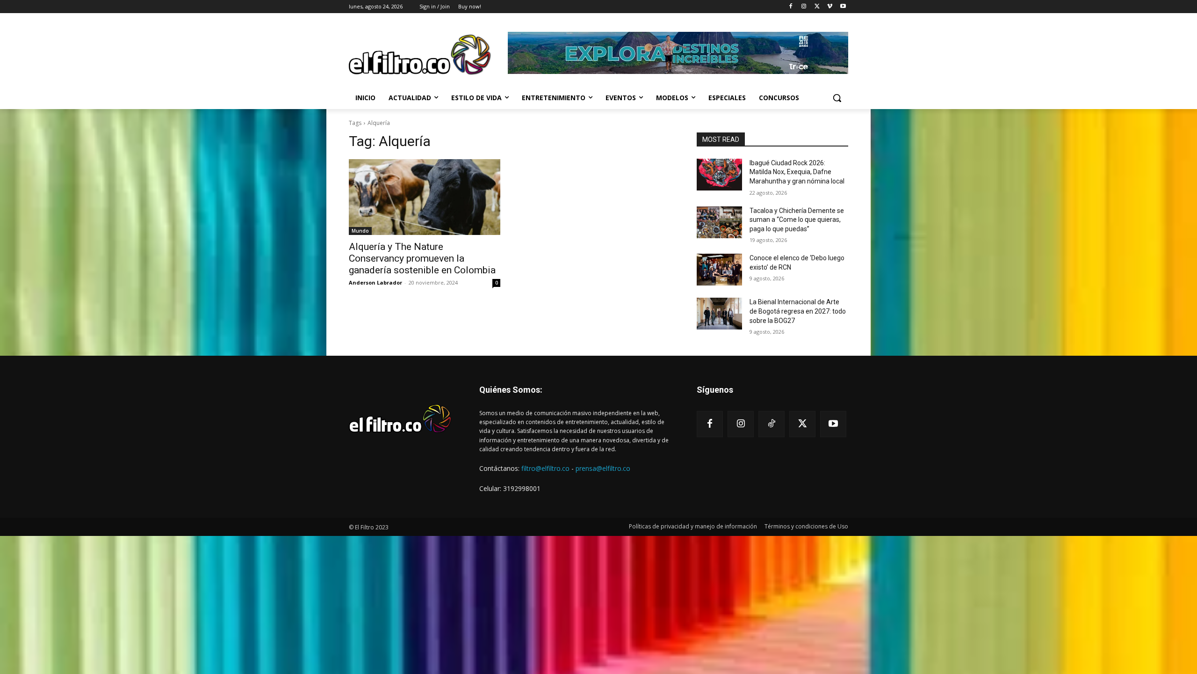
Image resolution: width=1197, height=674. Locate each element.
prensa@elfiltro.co (603, 468)
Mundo (360, 230)
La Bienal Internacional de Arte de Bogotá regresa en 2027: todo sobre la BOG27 (798, 311)
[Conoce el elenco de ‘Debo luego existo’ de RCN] (719, 270)
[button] (837, 98)
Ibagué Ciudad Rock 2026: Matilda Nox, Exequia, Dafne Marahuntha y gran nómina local (797, 172)
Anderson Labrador (375, 282)
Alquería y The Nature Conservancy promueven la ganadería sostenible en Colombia (422, 258)
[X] (817, 6)
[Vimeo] (829, 6)
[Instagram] (804, 6)
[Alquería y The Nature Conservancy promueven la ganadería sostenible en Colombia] (424, 197)
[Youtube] (842, 6)
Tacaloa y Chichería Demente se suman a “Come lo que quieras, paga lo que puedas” (797, 220)
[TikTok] (771, 424)
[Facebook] (791, 6)
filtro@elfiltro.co (545, 468)
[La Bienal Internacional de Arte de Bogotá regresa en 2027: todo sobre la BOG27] (719, 314)
